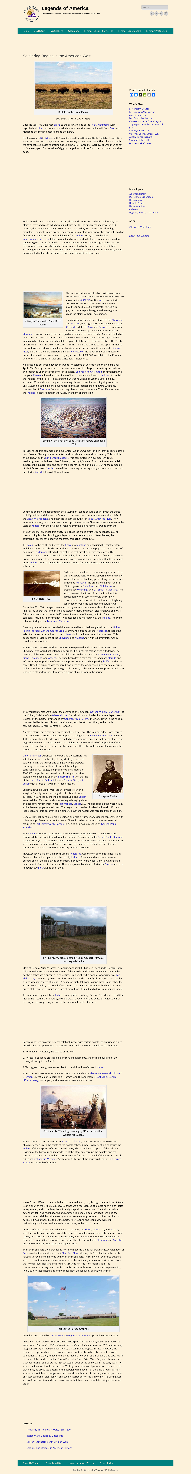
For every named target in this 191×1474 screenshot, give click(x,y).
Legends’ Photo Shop (156, 30)
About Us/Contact (31, 1463)
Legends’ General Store (129, 30)
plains (57, 124)
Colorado (71, 327)
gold (40, 138)
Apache (52, 657)
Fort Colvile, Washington (141, 118)
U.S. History (39, 30)
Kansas (35, 525)
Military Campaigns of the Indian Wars (47, 1441)
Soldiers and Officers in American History (49, 1447)
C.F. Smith (99, 589)
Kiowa (26, 657)
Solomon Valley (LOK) (139, 140)
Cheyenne (117, 320)
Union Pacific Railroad (42, 780)
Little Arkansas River (100, 518)
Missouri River (60, 715)
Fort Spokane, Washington (142, 112)
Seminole (39, 472)
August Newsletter (138, 115)
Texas (113, 128)
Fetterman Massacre (58, 621)
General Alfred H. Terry (76, 718)
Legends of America (65, 8)
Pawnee (108, 864)
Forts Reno (88, 586)
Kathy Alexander (58, 1335)
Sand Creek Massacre (57, 457)
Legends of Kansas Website (81, 1463)
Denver (37, 375)
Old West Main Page (140, 227)
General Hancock (32, 755)
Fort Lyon (45, 389)
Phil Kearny (106, 586)
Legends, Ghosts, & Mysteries (98, 30)
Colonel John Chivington (89, 371)
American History (137, 193)
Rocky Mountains (100, 124)
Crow (91, 327)
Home (26, 30)
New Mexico (76, 351)
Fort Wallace (65, 803)
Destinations (57, 30)
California (49, 138)
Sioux (102, 327)
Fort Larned (115, 1158)
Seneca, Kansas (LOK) (139, 130)
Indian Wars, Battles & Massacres (45, 1435)
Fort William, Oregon (139, 108)
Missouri (44, 239)
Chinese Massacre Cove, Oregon (145, 121)
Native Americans (137, 206)
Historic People (136, 203)
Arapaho (75, 323)
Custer (82, 796)
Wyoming (82, 589)
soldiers (106, 375)
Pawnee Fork (97, 735)
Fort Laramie (39, 1158)
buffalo (107, 661)
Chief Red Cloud (70, 1253)
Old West (133, 209)
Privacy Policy (106, 1463)
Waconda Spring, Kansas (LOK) (144, 133)
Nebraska (102, 630)
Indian (39, 128)
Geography (73, 30)
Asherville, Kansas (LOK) (141, 136)
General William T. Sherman (105, 711)
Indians (80, 235)
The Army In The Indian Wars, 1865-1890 (49, 1429)
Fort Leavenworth (45, 823)
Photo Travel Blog (54, 1463)
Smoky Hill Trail (66, 776)
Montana (27, 334)
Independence (30, 239)
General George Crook (53, 630)
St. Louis (66, 1141)
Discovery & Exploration (141, 196)
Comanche (36, 657)
